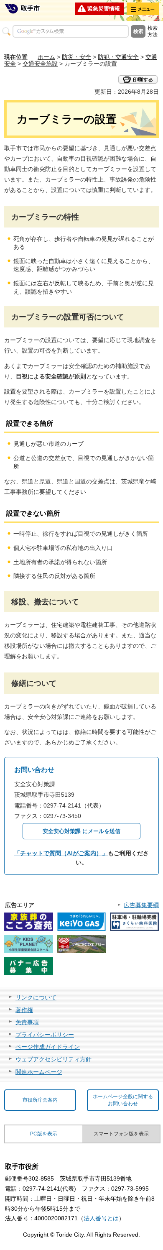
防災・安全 (76, 57)
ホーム (46, 57)
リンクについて (35, 997)
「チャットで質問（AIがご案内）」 (61, 853)
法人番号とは (101, 1218)
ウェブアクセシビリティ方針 (53, 1059)
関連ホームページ (38, 1072)
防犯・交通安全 (118, 57)
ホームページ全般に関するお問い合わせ (123, 1100)
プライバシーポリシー (44, 1034)
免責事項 (27, 1022)
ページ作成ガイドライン (47, 1046)
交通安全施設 (40, 63)
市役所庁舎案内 (40, 1100)
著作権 (24, 1010)
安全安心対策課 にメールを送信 (81, 831)
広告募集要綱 (141, 905)
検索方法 (153, 31)
